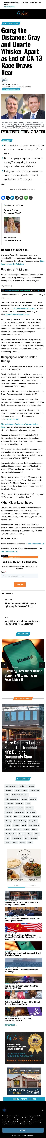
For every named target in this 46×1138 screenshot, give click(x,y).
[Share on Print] (17, 198)
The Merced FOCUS (36, 543)
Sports (18, 667)
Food (26, 7)
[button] (43, 1110)
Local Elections (11, 24)
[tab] (16, 886)
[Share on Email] (21, 198)
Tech (6, 1016)
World (7, 967)
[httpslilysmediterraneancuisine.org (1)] (24, 881)
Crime (7, 984)
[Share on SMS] (26, 198)
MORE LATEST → (10, 1025)
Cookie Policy (16, 1135)
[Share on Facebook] (3, 198)
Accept (23, 1130)
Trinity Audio (22, 189)
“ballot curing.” (13, 419)
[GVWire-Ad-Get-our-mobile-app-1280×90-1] (23, 291)
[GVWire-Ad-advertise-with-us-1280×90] (23, 133)
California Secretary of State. (17, 314)
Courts (7, 916)
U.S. (6, 739)
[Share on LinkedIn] (12, 198)
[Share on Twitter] (8, 198)
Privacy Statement (27, 1135)
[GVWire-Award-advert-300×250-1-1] (24, 1064)
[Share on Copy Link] (31, 198)
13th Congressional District (23, 308)
